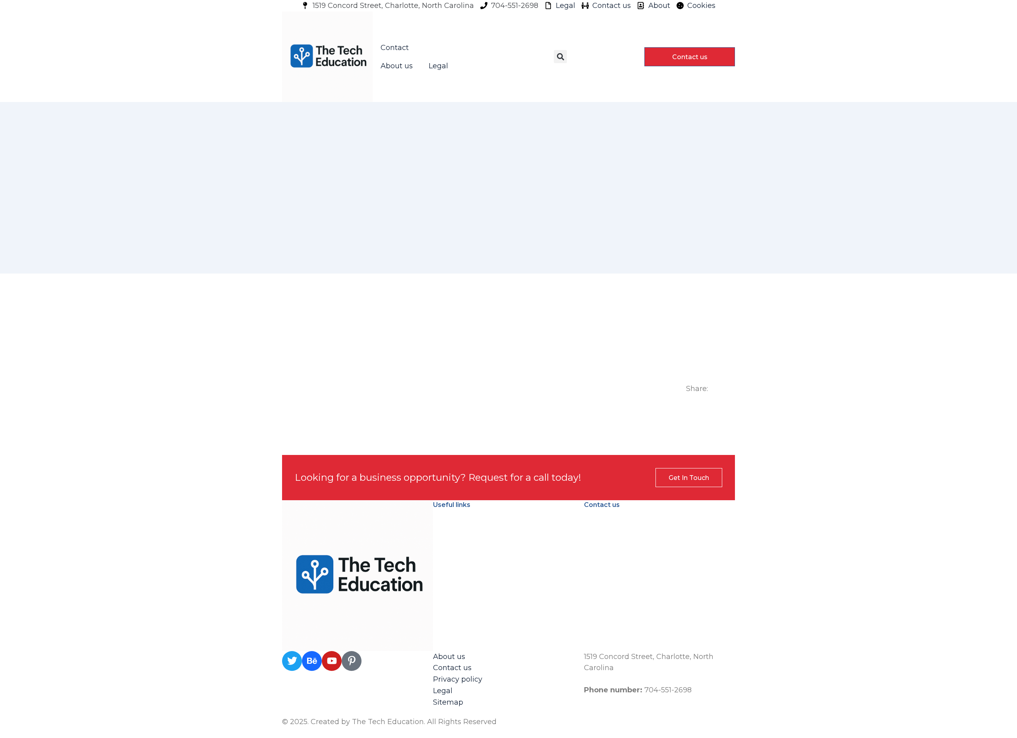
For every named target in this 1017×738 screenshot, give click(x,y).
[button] (560, 56)
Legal (438, 66)
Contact (395, 47)
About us (397, 66)
